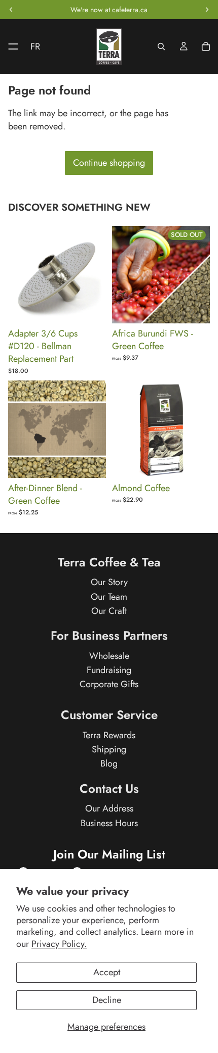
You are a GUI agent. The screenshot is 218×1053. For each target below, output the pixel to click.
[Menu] (9, 46)
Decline (106, 1000)
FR (35, 46)
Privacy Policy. (59, 943)
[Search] (161, 46)
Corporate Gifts (109, 684)
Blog (109, 764)
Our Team (109, 596)
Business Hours (109, 823)
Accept (106, 972)
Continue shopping (109, 162)
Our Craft (109, 610)
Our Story (109, 582)
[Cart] (206, 46)
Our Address (109, 809)
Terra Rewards (109, 735)
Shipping (109, 749)
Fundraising (109, 670)
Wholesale (109, 655)
